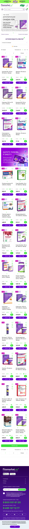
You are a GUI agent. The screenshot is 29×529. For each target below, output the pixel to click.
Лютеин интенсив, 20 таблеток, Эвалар (7, 184)
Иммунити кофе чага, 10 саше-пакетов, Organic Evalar (7, 431)
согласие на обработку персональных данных (15, 494)
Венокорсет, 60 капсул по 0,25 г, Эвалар (6, 246)
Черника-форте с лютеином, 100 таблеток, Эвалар (6, 215)
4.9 (25, 108)
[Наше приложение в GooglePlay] (13, 474)
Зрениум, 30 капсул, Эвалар (21, 133)
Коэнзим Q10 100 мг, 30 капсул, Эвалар (21, 103)
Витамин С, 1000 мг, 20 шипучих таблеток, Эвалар (7, 339)
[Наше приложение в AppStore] (6, 474)
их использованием (21, 523)
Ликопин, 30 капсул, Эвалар (7, 368)
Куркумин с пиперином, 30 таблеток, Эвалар (6, 308)
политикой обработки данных (13, 493)
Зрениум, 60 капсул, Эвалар (21, 72)
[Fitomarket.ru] (7, 5)
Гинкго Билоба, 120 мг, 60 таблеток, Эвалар (21, 245)
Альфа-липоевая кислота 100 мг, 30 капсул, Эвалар (20, 431)
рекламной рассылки (15, 496)
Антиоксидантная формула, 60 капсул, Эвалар (21, 339)
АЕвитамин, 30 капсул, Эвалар (6, 276)
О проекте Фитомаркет (23, 34)
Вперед (22, 53)
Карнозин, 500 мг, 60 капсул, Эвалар (7, 103)
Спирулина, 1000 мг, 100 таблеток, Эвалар (21, 307)
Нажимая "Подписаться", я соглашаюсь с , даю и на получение (15, 494)
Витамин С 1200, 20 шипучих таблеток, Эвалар (7, 400)
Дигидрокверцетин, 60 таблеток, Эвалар (21, 368)
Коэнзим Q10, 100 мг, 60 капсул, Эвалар (7, 72)
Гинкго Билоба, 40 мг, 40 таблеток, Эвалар (21, 184)
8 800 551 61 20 (12, 502)
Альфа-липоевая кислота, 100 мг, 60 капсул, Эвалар (21, 277)
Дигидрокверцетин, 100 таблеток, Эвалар (21, 214)
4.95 (12, 108)
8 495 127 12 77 (11, 508)
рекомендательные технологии (19, 521)
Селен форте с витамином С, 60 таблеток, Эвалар (6, 134)
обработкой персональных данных (9, 524)
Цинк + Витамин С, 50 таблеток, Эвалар (21, 399)
